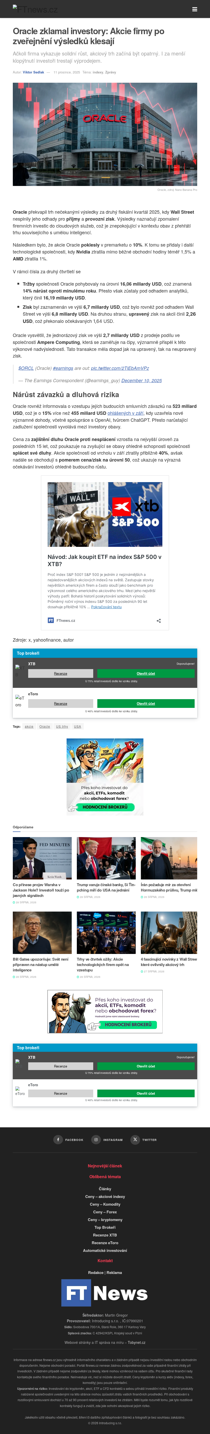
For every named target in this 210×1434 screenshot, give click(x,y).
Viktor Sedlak (33, 72)
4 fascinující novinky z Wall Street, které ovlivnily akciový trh (170, 961)
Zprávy (110, 72)
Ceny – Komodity (105, 1204)
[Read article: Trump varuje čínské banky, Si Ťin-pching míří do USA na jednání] (106, 858)
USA (77, 726)
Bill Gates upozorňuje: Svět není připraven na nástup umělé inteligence (40, 964)
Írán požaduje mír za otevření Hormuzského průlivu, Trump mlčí (170, 887)
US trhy (62, 726)
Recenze (60, 673)
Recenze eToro (105, 1242)
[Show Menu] (194, 9)
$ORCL (26, 368)
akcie (29, 726)
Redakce (95, 1272)
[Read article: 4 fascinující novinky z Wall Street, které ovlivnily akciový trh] (170, 933)
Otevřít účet (146, 673)
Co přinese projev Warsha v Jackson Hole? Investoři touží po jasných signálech (41, 890)
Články (105, 1189)
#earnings (63, 368)
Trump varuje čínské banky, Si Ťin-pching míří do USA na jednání (106, 887)
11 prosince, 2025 (67, 72)
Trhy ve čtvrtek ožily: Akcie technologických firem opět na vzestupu (103, 964)
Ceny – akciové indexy (105, 1196)
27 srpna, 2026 (153, 971)
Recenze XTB (105, 1235)
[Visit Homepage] (35, 9)
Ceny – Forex (105, 1212)
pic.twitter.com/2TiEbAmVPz (120, 368)
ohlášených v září (125, 412)
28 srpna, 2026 (25, 902)
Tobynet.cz (136, 1342)
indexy (98, 72)
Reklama (114, 1272)
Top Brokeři (105, 1227)
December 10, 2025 (141, 380)
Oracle (44, 726)
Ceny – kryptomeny (105, 1219)
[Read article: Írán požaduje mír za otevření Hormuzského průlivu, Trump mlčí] (170, 858)
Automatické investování (105, 1250)
